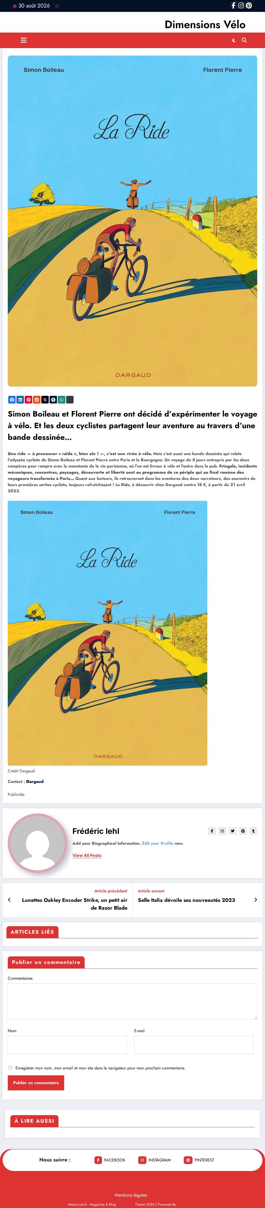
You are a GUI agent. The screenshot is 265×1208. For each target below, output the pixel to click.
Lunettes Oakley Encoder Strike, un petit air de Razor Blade (74, 904)
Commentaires (20, 978)
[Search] (244, 40)
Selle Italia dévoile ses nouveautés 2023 (186, 900)
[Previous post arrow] (9, 900)
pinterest (204, 1160)
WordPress (125, 1204)
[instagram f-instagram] (241, 5)
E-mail (139, 1031)
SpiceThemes (187, 1204)
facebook (114, 1160)
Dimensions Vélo (205, 24)
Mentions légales (131, 1195)
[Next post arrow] (255, 900)
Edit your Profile (157, 843)
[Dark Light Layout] (234, 40)
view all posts (86, 855)
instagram (160, 1160)
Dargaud (34, 781)
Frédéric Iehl (95, 831)
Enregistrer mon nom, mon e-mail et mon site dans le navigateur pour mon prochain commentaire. (100, 1068)
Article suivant (151, 890)
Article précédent (110, 890)
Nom (12, 1031)
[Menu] (24, 40)
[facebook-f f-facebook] (234, 5)
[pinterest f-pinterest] (249, 5)
